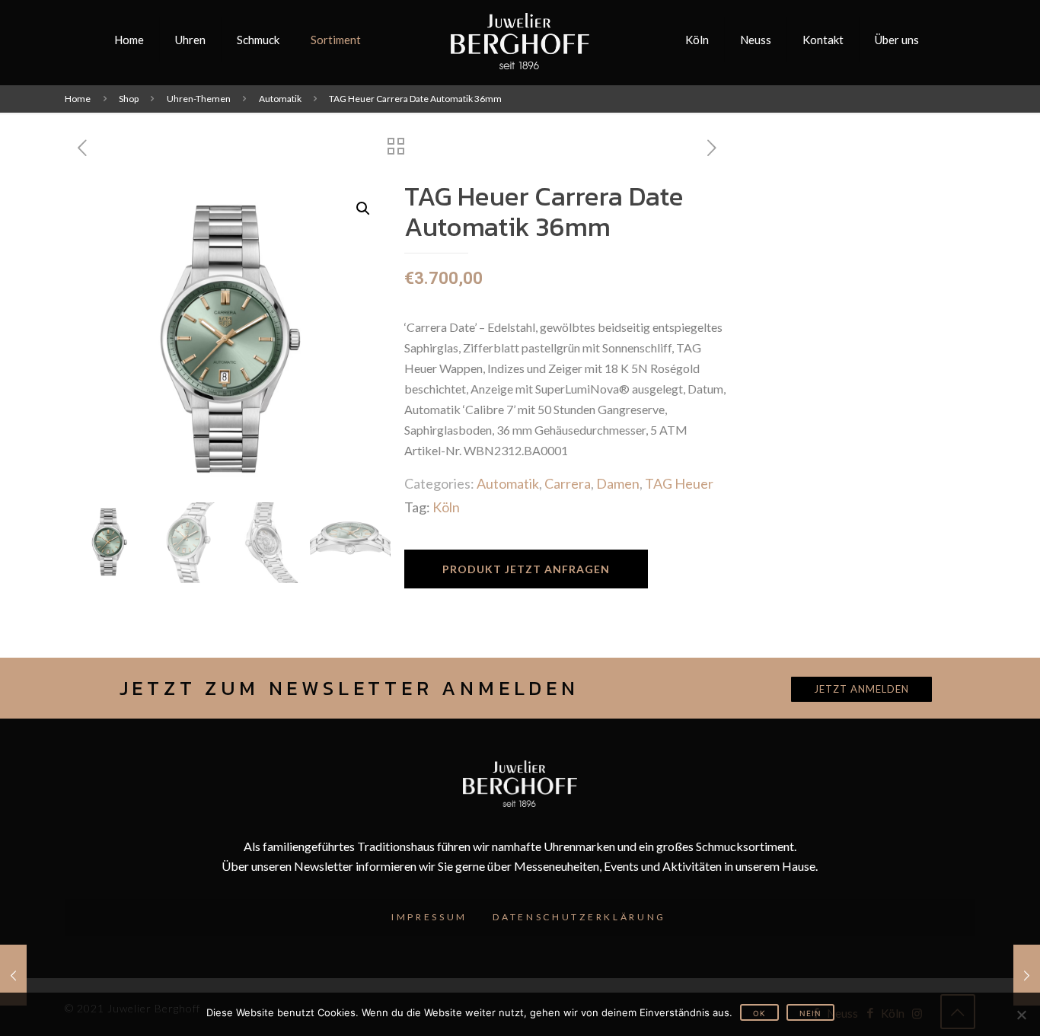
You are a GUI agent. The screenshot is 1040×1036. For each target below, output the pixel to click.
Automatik (280, 98)
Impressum (429, 917)
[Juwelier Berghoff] (520, 39)
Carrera (567, 483)
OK (759, 1013)
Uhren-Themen (199, 98)
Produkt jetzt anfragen (526, 569)
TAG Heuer (679, 483)
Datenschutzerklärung (579, 917)
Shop (129, 98)
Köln (446, 507)
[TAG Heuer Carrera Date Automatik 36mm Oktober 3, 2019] (13, 975)
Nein (810, 1013)
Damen (618, 483)
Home (78, 98)
